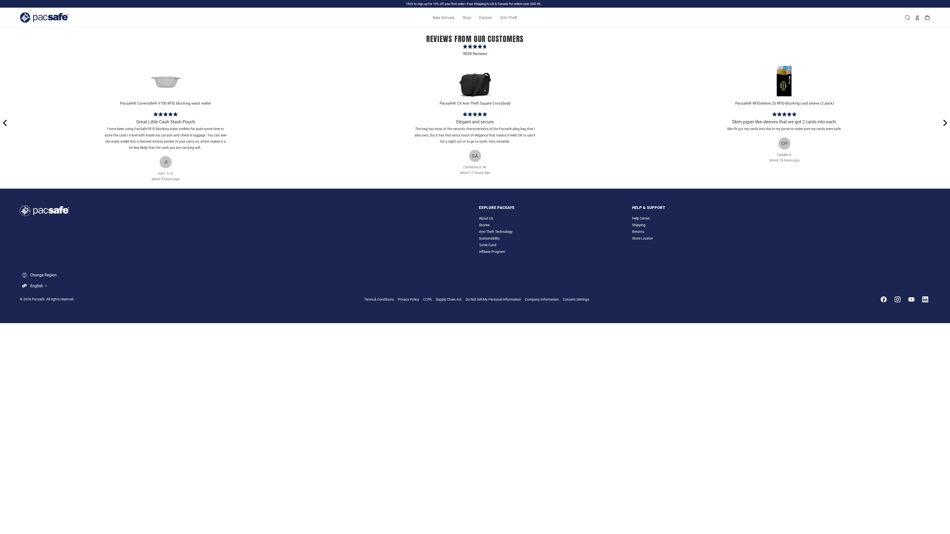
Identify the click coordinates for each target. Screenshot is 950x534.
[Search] (907, 18)
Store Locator (642, 238)
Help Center (641, 218)
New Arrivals (443, 17)
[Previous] (5, 122)
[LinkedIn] (925, 299)
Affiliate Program (492, 252)
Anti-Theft (508, 17)
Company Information (542, 299)
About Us (486, 218)
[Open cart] (927, 18)
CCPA (427, 299)
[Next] (944, 122)
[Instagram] (897, 299)
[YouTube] (911, 299)
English (36, 286)
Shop (466, 17)
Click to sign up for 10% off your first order (435, 4)
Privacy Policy (408, 299)
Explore (485, 17)
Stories (484, 225)
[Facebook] (884, 299)
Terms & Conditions (379, 299)
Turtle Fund (487, 245)
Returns (638, 232)
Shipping (638, 225)
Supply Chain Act (449, 299)
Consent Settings (576, 299)
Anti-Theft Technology (496, 232)
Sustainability (489, 238)
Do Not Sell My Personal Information (493, 299)
